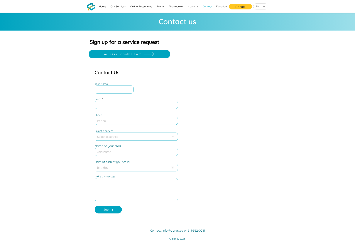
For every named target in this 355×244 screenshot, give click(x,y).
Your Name (101, 84)
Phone (98, 115)
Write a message (105, 176)
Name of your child (108, 145)
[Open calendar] (172, 167)
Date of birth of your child (112, 161)
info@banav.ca (173, 230)
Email (98, 99)
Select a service (104, 131)
